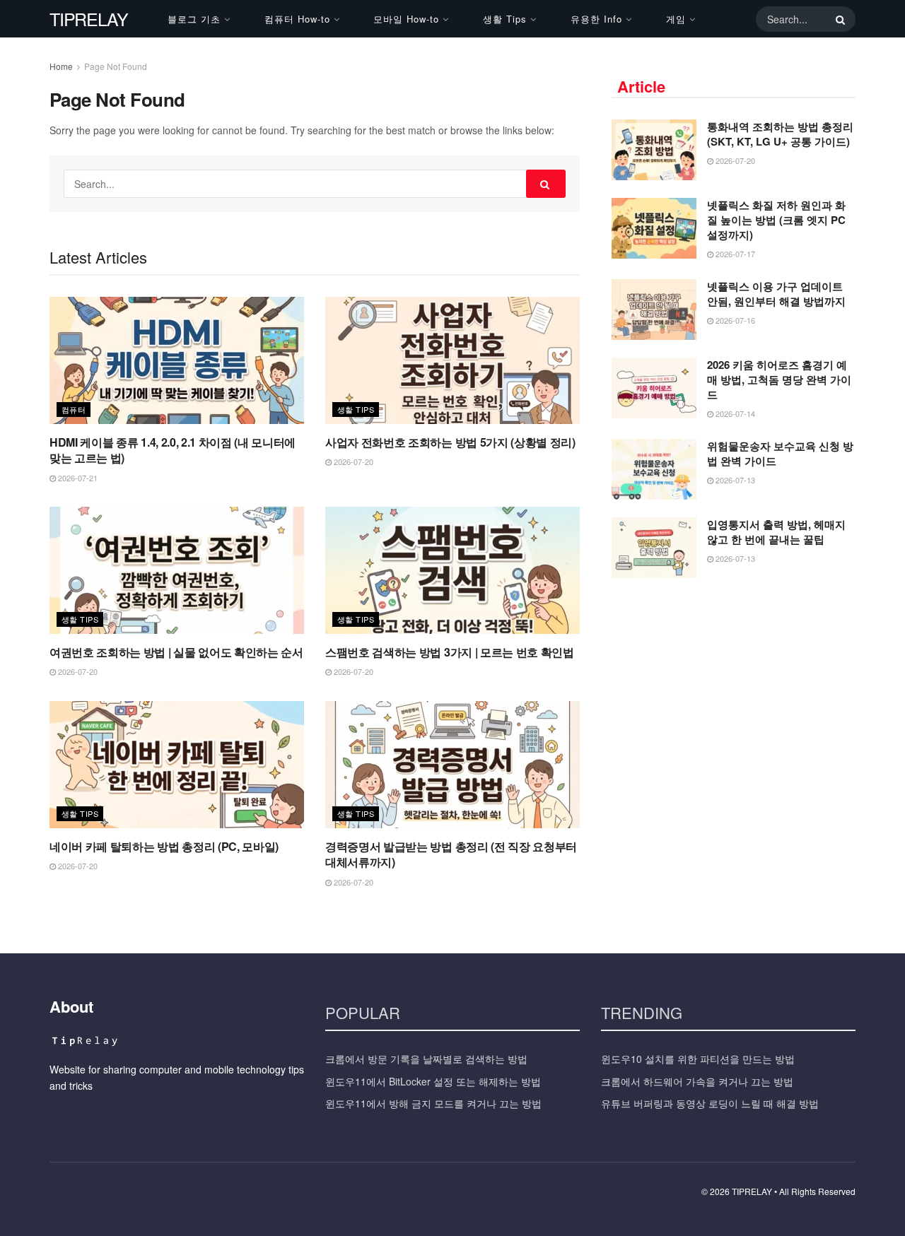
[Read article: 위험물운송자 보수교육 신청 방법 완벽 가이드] (654, 469)
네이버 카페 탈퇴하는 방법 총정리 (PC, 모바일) (164, 846)
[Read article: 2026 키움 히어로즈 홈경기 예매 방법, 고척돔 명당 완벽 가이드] (654, 388)
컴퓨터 (74, 409)
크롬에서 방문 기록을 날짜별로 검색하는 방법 (426, 1059)
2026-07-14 (734, 413)
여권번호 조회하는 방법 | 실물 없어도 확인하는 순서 (176, 652)
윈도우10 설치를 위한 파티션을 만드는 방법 (698, 1059)
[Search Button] (838, 19)
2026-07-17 (734, 253)
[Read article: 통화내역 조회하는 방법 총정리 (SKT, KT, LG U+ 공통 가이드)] (654, 149)
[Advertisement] (734, 694)
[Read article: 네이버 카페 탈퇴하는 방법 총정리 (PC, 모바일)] (176, 764)
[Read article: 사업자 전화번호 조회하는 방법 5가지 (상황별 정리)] (452, 360)
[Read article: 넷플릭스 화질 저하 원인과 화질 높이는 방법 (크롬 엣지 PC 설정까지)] (654, 228)
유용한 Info (596, 18)
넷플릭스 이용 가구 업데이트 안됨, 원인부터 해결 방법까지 (776, 293)
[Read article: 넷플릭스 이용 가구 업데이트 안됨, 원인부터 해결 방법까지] (654, 309)
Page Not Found (115, 66)
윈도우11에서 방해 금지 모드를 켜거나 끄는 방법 (433, 1103)
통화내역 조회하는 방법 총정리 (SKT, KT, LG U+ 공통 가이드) (780, 134)
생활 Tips (505, 18)
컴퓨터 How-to (297, 18)
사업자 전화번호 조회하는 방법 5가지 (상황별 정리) (450, 442)
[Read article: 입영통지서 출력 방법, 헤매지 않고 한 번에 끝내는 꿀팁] (654, 547)
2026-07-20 (352, 461)
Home (61, 66)
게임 (676, 18)
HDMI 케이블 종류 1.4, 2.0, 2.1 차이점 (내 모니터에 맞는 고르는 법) (172, 450)
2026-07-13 (734, 479)
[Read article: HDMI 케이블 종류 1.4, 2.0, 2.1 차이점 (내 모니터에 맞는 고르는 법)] (176, 360)
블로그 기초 (194, 18)
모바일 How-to (406, 18)
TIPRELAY (88, 19)
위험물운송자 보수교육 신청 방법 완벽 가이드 (780, 453)
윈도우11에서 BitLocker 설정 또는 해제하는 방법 (433, 1081)
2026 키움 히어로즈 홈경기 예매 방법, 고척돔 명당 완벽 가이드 (779, 379)
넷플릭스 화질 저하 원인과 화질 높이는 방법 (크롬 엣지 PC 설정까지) (776, 219)
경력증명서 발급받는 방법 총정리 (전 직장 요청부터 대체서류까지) (451, 854)
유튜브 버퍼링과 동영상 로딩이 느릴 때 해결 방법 (710, 1103)
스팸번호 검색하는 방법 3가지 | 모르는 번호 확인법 (449, 652)
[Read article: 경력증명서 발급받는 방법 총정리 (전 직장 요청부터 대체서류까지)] (452, 764)
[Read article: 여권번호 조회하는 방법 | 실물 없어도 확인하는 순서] (176, 570)
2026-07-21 (77, 477)
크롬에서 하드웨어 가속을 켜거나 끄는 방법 (697, 1081)
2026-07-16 (734, 320)
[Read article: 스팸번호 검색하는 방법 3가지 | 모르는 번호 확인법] (452, 570)
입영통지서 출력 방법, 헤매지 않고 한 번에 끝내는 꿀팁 (776, 532)
